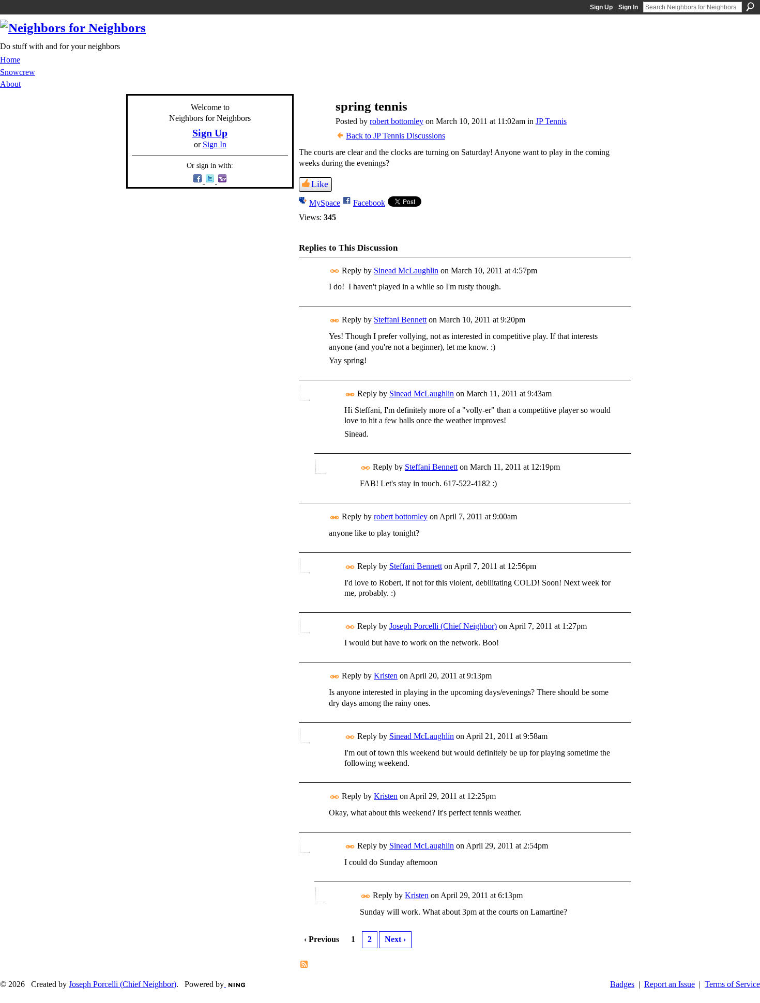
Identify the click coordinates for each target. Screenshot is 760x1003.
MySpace (324, 202)
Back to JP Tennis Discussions (395, 135)
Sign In (628, 7)
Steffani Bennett (400, 319)
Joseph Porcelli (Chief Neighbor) (443, 626)
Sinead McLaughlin (406, 270)
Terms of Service (732, 984)
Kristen (386, 675)
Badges (622, 984)
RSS (304, 964)
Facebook (369, 202)
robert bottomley (396, 121)
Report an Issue (669, 984)
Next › (395, 939)
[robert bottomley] (312, 126)
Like (319, 184)
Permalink (335, 271)
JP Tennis (551, 121)
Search (750, 6)
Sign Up (601, 7)
